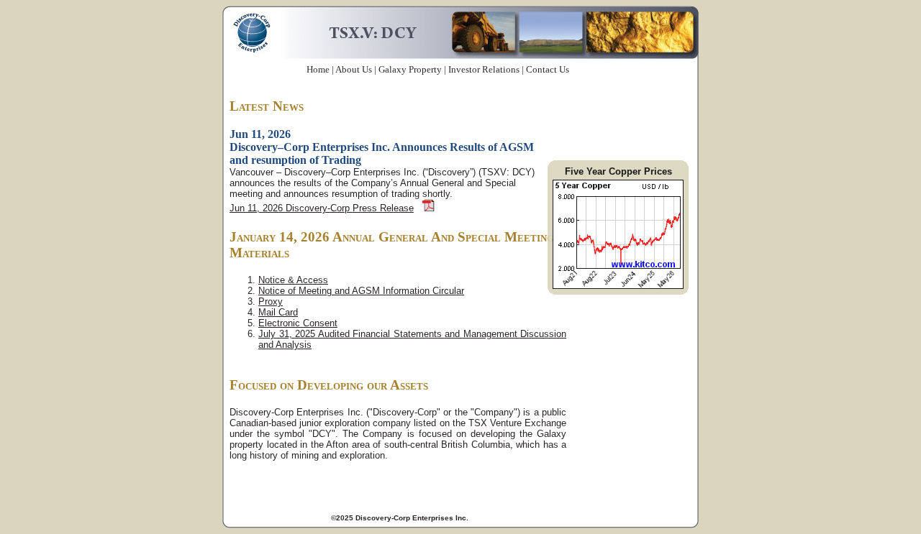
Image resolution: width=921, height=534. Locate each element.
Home (318, 69)
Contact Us (547, 69)
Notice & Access (293, 280)
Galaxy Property (410, 69)
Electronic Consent (297, 323)
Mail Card (278, 312)
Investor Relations (484, 69)
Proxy (270, 301)
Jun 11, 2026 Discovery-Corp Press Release (322, 208)
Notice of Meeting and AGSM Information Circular (361, 290)
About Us (353, 69)
